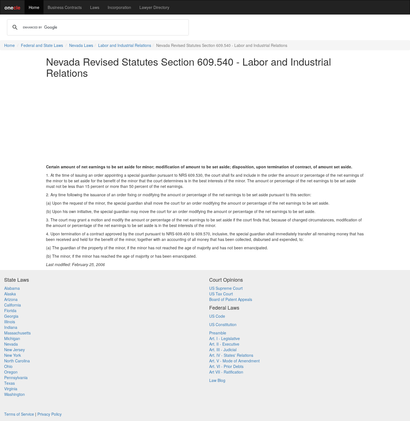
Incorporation (119, 7)
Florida (10, 310)
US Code (217, 316)
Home (34, 7)
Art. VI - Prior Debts (226, 366)
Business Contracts (65, 7)
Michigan (12, 338)
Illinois (9, 321)
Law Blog (217, 380)
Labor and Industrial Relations (124, 45)
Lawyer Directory (154, 7)
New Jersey (14, 349)
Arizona (11, 299)
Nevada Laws (81, 45)
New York (12, 355)
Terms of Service (19, 414)
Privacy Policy (49, 414)
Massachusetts (17, 333)
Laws (94, 7)
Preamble (217, 333)
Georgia (11, 316)
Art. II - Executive (224, 344)
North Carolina (17, 360)
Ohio (8, 366)
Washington (14, 394)
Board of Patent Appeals (230, 299)
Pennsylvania (16, 377)
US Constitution (223, 324)
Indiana (10, 327)
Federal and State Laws (42, 45)
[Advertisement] (205, 121)
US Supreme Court (226, 288)
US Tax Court (221, 293)
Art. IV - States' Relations (231, 355)
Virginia (10, 388)
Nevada (11, 344)
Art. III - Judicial (223, 349)
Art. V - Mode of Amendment (234, 360)
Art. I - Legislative (224, 338)
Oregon (11, 372)
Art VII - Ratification (226, 372)
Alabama (12, 288)
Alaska (10, 293)
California (12, 305)
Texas (9, 383)
